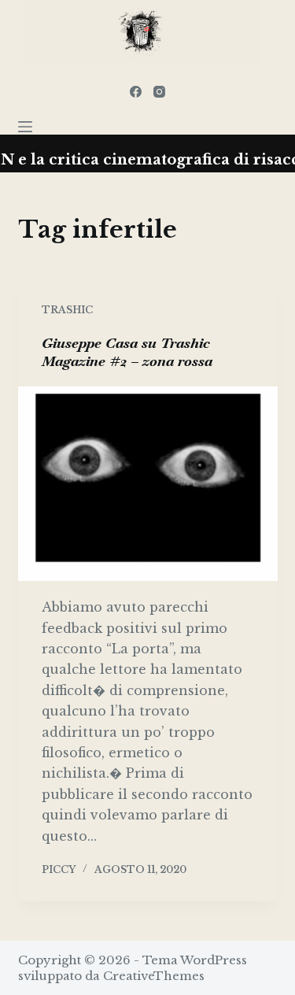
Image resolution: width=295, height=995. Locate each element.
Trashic (67, 310)
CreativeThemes (154, 975)
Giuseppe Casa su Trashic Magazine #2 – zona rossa (127, 352)
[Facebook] (136, 92)
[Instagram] (159, 92)
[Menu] (25, 127)
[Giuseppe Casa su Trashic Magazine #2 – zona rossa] (148, 484)
